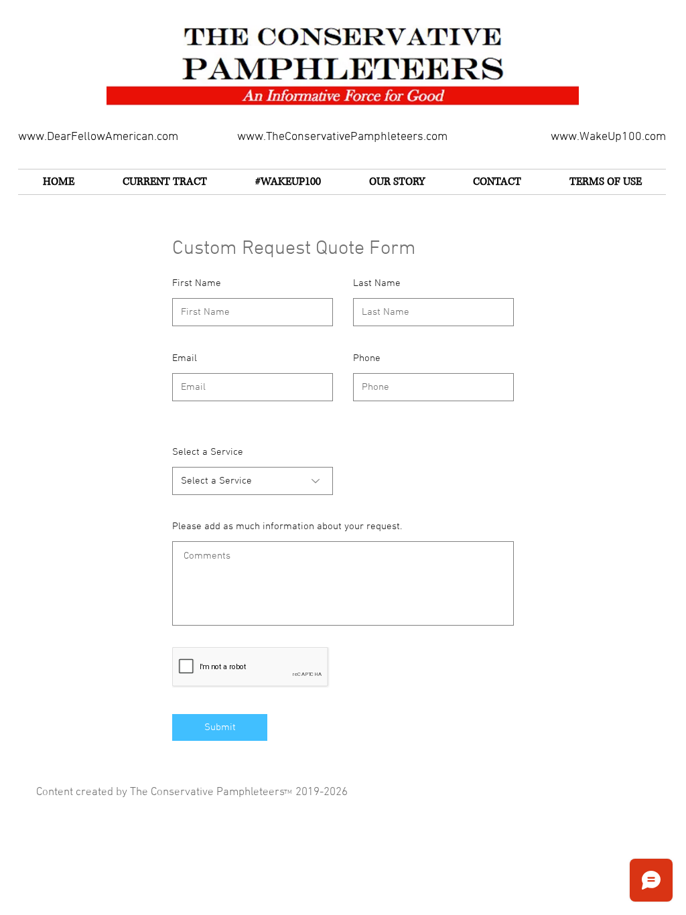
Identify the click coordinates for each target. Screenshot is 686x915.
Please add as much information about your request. (287, 527)
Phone (367, 359)
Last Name (377, 284)
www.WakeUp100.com (608, 137)
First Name (196, 284)
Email (184, 359)
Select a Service (207, 452)
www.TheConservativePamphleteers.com (342, 137)
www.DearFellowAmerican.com (98, 137)
